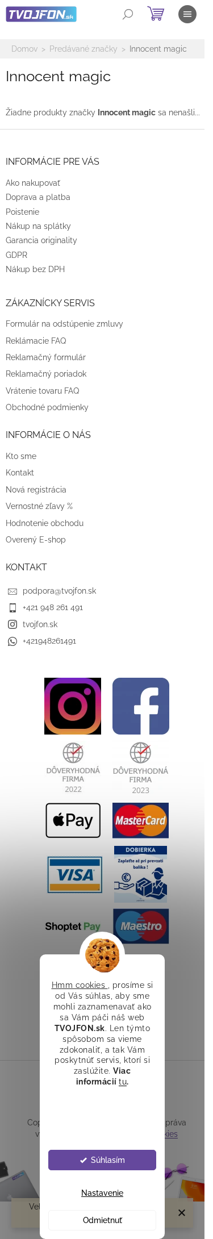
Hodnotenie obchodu (44, 523)
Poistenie (22, 211)
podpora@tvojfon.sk (59, 590)
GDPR (16, 255)
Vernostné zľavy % (39, 506)
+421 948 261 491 (53, 607)
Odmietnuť (102, 1220)
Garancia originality (41, 240)
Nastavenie (102, 1193)
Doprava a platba (38, 197)
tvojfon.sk (40, 624)
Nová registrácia (36, 489)
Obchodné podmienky (47, 407)
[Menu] (187, 14)
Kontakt (20, 472)
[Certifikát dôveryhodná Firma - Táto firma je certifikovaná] (72, 766)
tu (123, 1081)
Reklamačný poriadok (46, 373)
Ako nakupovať (33, 182)
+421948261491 (49, 640)
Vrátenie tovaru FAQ (42, 390)
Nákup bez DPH (35, 269)
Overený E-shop (36, 539)
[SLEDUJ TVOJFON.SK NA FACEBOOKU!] (140, 705)
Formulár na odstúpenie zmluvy (64, 323)
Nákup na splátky (38, 226)
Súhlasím (108, 1160)
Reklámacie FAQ (36, 340)
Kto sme (21, 456)
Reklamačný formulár (46, 357)
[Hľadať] (127, 14)
